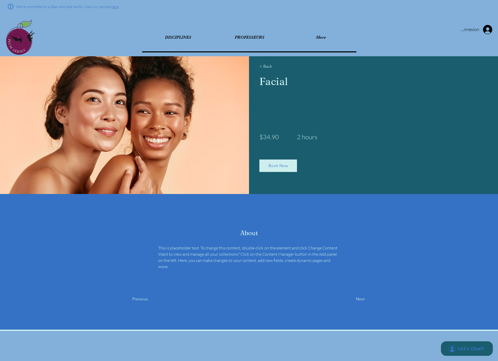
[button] (278, 165)
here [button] (115, 6)
